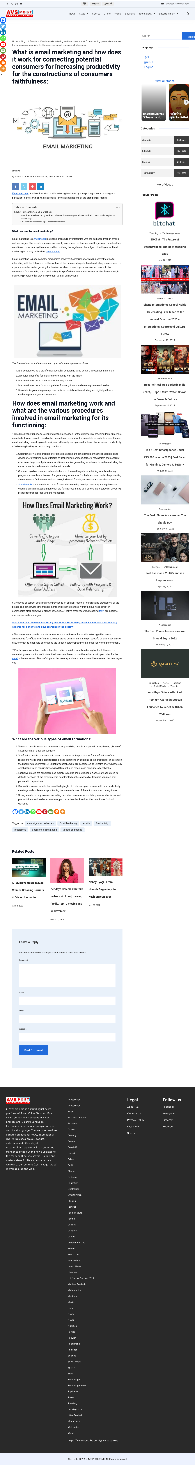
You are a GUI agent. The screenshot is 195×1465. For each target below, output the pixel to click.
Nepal (71, 1308)
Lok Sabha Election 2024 (81, 1278)
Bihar (70, 1111)
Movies (156, 567)
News (72, 13)
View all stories (164, 80)
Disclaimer (133, 1126)
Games (71, 1236)
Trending (153, 233)
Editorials (72, 1177)
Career (71, 1129)
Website (23, 1029)
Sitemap (132, 1133)
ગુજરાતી (108, 3)
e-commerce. (53, 251)
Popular (72, 1337)
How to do (73, 1254)
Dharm (71, 1171)
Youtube (168, 1126)
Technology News (171, 233)
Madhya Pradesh (77, 1284)
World (117, 13)
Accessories (165, 509)
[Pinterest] (45, 811)
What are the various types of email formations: (45, 222)
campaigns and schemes (40, 823)
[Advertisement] (165, 746)
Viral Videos (74, 1421)
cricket (71, 1153)
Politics (71, 1331)
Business (130, 13)
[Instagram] (16, 4)
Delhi (70, 1165)
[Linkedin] (27, 811)
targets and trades (72, 829)
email (15, 658)
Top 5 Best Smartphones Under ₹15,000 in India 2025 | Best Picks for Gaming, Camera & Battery (165, 457)
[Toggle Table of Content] (115, 207)
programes (20, 829)
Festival (72, 1206)
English (95, 3)
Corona (71, 1141)
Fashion (72, 1200)
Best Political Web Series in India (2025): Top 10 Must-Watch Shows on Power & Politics (164, 392)
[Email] (50, 811)
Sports (96, 13)
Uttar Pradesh (75, 1415)
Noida (160, 298)
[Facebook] (7, 4)
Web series (73, 1427)
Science (72, 1355)
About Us (132, 1106)
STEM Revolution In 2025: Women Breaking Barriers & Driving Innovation (28, 890)
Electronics (73, 1189)
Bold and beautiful (77, 1117)
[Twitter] (12, 4)
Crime (107, 13)
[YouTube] (21, 4)
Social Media (160, 686)
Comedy (72, 1135)
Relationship (74, 1343)
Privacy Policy (135, 1119)
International (74, 1260)
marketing (23, 193)
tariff (101, 611)
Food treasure (75, 1212)
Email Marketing (68, 823)
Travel (71, 1397)
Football (72, 1218)
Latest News (74, 1266)
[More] (62, 811)
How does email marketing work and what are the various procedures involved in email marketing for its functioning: (68, 217)
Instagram (169, 1113)
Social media (25, 484)
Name (21, 992)
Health (71, 1248)
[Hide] (1, 75)
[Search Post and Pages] (188, 13)
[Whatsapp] (33, 811)
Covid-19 (72, 1147)
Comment (24, 960)
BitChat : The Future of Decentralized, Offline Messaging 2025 (165, 247)
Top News (73, 1391)
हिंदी (84, 3)
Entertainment (167, 13)
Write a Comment (64, 176)
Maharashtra (74, 1290)
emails (86, 823)
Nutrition (177, 683)
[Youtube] (39, 811)
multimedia (40, 238)
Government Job (76, 1242)
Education (154, 683)
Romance (73, 1349)
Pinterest (168, 1119)
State (82, 13)
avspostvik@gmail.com (177, 3)
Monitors (72, 1296)
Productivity (102, 823)
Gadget (72, 1224)
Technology (145, 13)
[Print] (56, 811)
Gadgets (72, 1230)
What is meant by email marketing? (34, 212)
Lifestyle (16, 171)
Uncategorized (75, 1409)
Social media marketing (44, 829)
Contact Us (134, 1113)
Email (15, 193)
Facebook (169, 1106)
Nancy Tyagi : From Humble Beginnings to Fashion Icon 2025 (102, 889)
